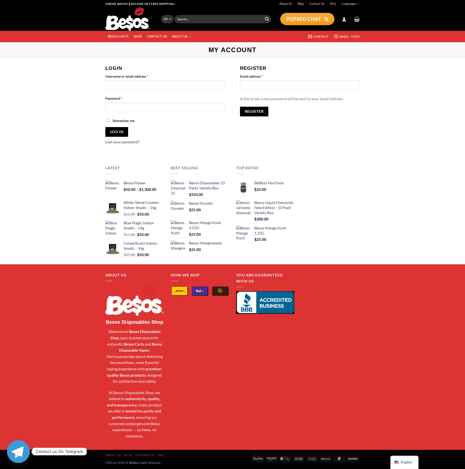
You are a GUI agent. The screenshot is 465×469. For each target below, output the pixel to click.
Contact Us (317, 4)
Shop (137, 36)
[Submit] (267, 19)
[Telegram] (18, 451)
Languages (348, 4)
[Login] (344, 19)
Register (254, 111)
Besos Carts (118, 36)
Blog (301, 4)
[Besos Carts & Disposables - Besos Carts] (129, 19)
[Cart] (357, 19)
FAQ (333, 4)
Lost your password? (122, 141)
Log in (117, 131)
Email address (258, 76)
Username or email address (133, 76)
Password (120, 98)
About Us (285, 4)
